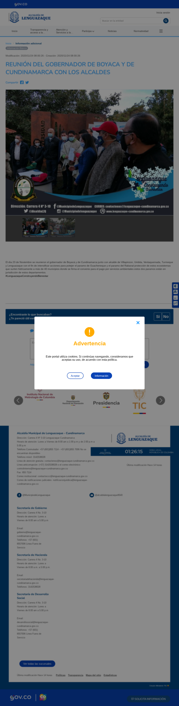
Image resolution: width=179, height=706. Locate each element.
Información (101, 375)
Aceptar (75, 375)
